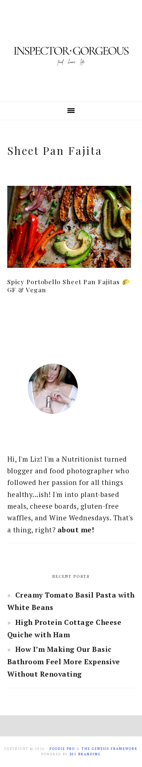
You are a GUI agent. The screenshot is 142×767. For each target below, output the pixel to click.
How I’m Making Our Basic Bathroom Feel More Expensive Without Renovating (63, 661)
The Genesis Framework (110, 749)
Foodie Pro (62, 749)
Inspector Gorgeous (71, 51)
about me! (76, 529)
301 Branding (85, 754)
